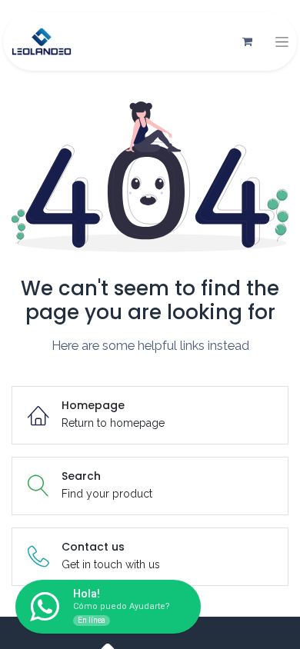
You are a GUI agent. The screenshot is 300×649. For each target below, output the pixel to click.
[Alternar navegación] (282, 42)
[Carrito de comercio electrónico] (247, 41)
